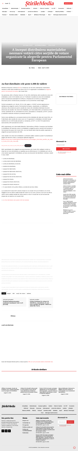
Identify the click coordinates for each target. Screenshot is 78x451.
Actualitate (27, 45)
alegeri (9, 293)
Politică (52, 45)
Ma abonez (67, 148)
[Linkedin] (69, 100)
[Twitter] (62, 100)
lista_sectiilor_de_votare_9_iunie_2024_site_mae (13, 145)
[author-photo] (3, 393)
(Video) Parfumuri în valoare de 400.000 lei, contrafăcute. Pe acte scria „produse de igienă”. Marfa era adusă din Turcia (40, 304)
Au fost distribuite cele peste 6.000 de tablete (16, 200)
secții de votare (20, 293)
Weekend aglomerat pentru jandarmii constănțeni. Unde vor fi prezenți (13, 303)
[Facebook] (59, 100)
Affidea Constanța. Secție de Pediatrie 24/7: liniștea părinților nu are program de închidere (10, 389)
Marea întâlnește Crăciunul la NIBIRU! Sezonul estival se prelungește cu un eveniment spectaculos (67, 390)
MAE (19, 87)
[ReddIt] (73, 100)
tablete (29, 293)
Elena (33, 68)
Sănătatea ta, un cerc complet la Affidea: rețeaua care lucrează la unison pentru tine (69, 211)
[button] (8, 3)
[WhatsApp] (66, 100)
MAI (14, 293)
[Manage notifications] (74, 447)
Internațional (40, 45)
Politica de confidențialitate (64, 153)
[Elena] (5, 316)
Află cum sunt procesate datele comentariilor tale (40, 361)
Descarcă (28, 145)
